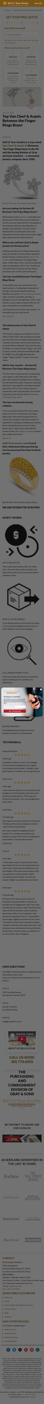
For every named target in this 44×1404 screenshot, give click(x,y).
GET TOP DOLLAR (14, 711)
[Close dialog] (41, 689)
